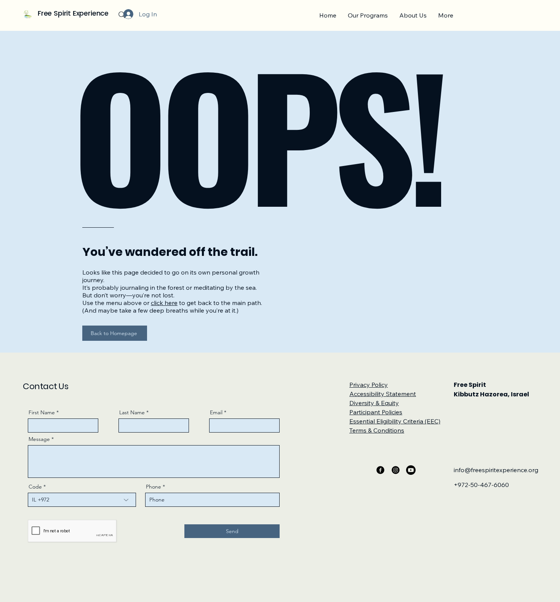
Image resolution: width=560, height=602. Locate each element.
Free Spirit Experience (73, 13)
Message (39, 439)
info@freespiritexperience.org (496, 470)
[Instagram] (395, 470)
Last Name (132, 412)
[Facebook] (380, 470)
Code (35, 486)
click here (164, 303)
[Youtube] (411, 470)
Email (216, 412)
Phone (153, 486)
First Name (42, 412)
